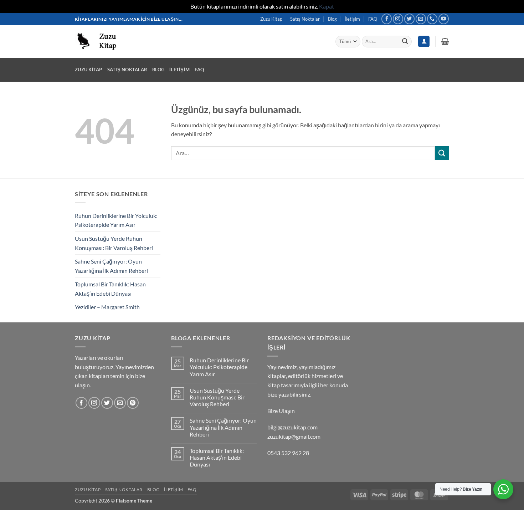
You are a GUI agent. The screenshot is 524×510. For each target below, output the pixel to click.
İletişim (352, 19)
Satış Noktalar (305, 19)
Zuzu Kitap (271, 19)
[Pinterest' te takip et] (133, 403)
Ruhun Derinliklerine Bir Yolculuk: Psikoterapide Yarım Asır (116, 220)
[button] (445, 41)
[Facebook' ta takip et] (386, 19)
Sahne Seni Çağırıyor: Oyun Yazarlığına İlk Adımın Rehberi (111, 266)
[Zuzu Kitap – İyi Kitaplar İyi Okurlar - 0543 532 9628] (98, 41)
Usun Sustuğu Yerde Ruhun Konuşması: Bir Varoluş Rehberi (114, 243)
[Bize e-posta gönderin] (421, 19)
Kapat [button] (326, 6)
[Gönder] (405, 41)
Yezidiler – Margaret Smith (107, 307)
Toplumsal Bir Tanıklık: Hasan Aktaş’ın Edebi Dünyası (110, 289)
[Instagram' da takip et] (398, 19)
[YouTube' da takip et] (443, 19)
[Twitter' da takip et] (409, 19)
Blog (332, 19)
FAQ (372, 19)
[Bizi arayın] (432, 19)
